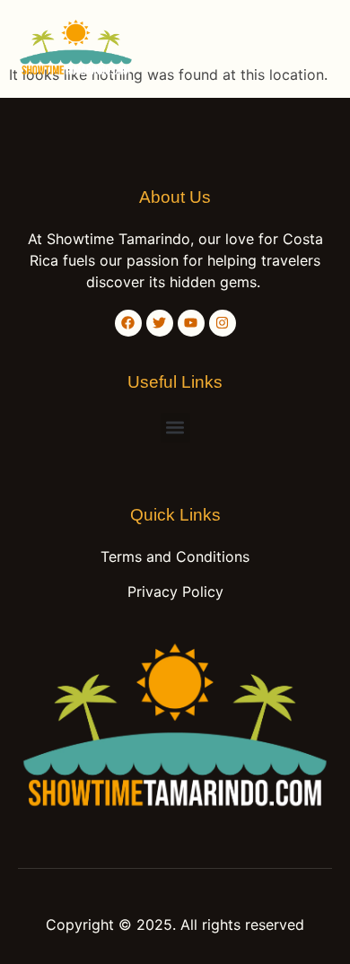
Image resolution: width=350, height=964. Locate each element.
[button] (314, 50)
